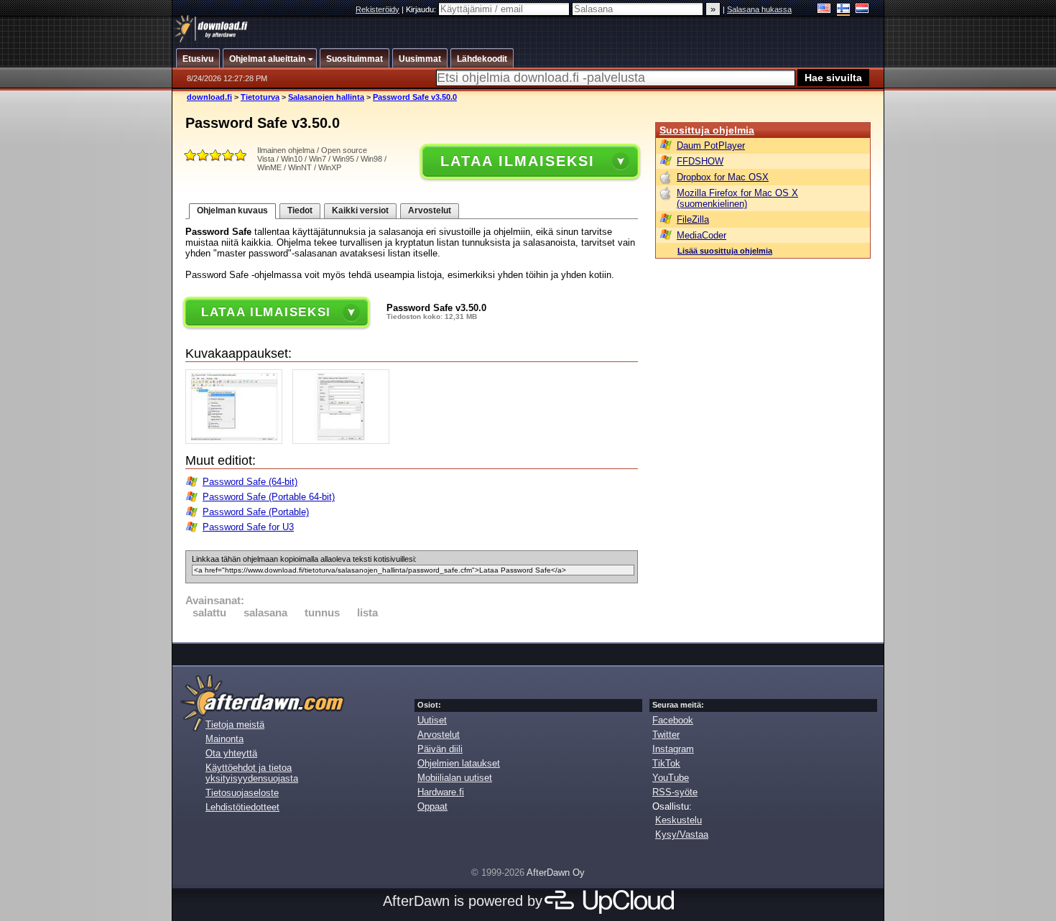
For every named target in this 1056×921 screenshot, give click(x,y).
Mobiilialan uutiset (454, 777)
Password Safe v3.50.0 (415, 97)
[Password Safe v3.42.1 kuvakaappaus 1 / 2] (237, 440)
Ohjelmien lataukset (458, 763)
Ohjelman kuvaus (232, 210)
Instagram (673, 749)
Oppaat (432, 806)
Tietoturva (260, 97)
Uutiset (432, 720)
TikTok (666, 763)
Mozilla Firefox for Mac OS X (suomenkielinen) (737, 198)
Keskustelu (678, 820)
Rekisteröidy (377, 9)
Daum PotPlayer (711, 145)
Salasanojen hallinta (326, 97)
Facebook (672, 720)
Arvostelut (429, 210)
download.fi (209, 97)
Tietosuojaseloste (242, 792)
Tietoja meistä (234, 724)
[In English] (824, 10)
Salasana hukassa (759, 9)
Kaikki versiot (360, 210)
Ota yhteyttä (231, 753)
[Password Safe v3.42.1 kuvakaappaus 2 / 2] (344, 440)
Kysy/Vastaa (681, 834)
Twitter (666, 734)
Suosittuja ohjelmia (706, 130)
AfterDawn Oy (556, 872)
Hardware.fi (440, 792)
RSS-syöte (675, 792)
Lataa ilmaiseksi (517, 161)
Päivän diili (440, 749)
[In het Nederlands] (862, 10)
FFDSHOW (700, 161)
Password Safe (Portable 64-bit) (269, 496)
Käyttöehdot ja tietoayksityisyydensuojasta (251, 773)
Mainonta (224, 738)
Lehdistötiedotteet (242, 807)
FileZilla (693, 219)
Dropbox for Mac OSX (723, 177)
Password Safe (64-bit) (250, 481)
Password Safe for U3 (248, 527)
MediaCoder (701, 235)
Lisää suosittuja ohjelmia (724, 250)
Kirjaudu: (422, 9)
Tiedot (299, 210)
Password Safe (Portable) (256, 511)
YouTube (670, 777)
